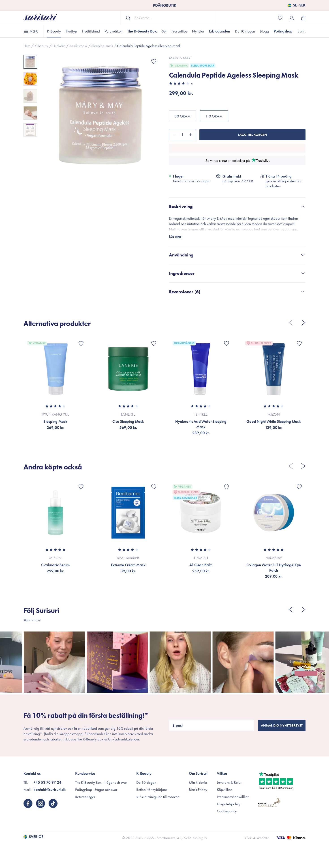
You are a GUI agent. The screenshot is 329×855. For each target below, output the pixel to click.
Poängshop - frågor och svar (96, 789)
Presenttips (179, 31)
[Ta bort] (173, 134)
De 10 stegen (245, 31)
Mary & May (179, 57)
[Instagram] (40, 803)
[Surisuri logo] (40, 18)
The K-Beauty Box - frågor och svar (101, 782)
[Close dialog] (319, 766)
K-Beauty (54, 31)
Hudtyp (71, 31)
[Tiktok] (53, 803)
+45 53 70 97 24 (47, 782)
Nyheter (198, 31)
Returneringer (85, 796)
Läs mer (175, 236)
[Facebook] (28, 803)
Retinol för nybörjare (151, 789)
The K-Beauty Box (142, 31)
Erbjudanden (219, 31)
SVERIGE (36, 837)
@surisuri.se (32, 619)
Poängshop (283, 31)
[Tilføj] (191, 134)
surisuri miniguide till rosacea (157, 796)
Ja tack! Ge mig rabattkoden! (279, 830)
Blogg (264, 31)
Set (164, 31)
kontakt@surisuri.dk (50, 789)
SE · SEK (299, 5)
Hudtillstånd (91, 31)
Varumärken (113, 31)
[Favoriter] (154, 61)
